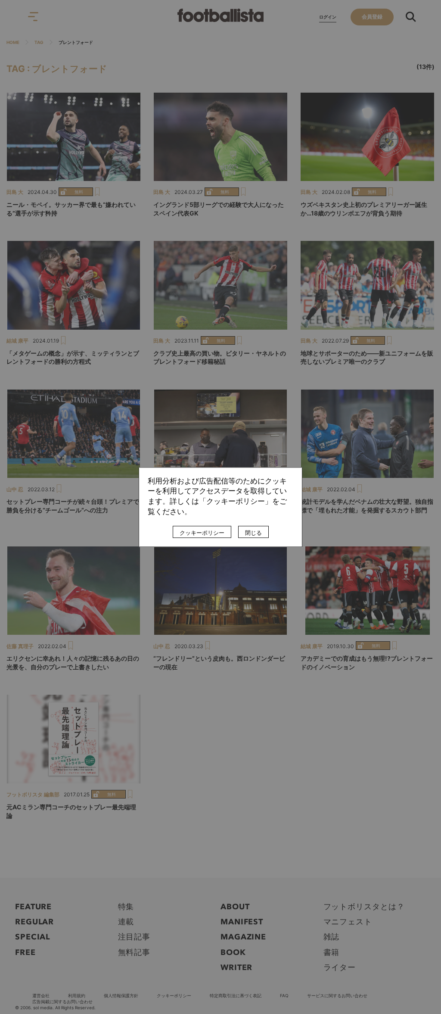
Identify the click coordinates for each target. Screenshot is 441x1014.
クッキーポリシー (202, 532)
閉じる (253, 532)
